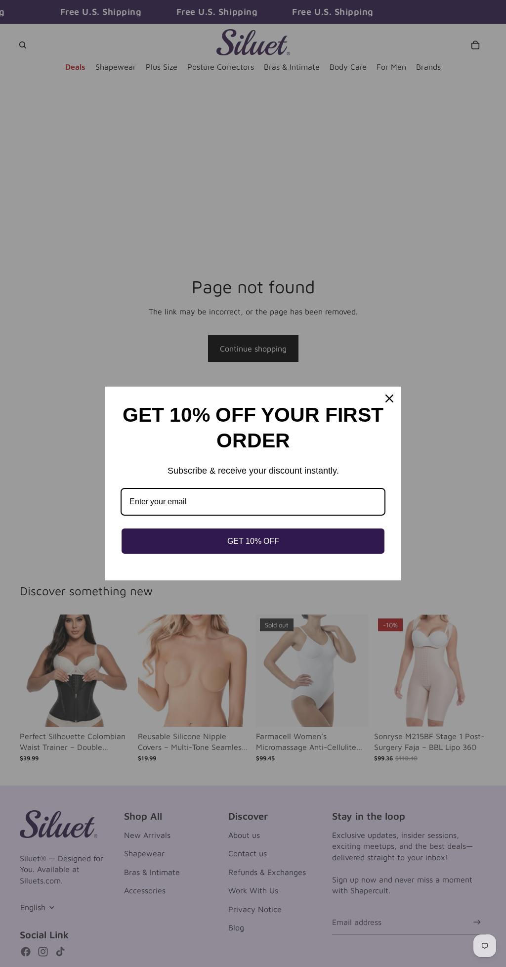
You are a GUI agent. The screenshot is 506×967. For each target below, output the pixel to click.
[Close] (389, 398)
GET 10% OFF (253, 541)
